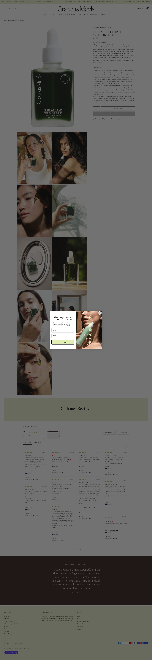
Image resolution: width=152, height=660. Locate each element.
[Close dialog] (100, 313)
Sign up (63, 342)
